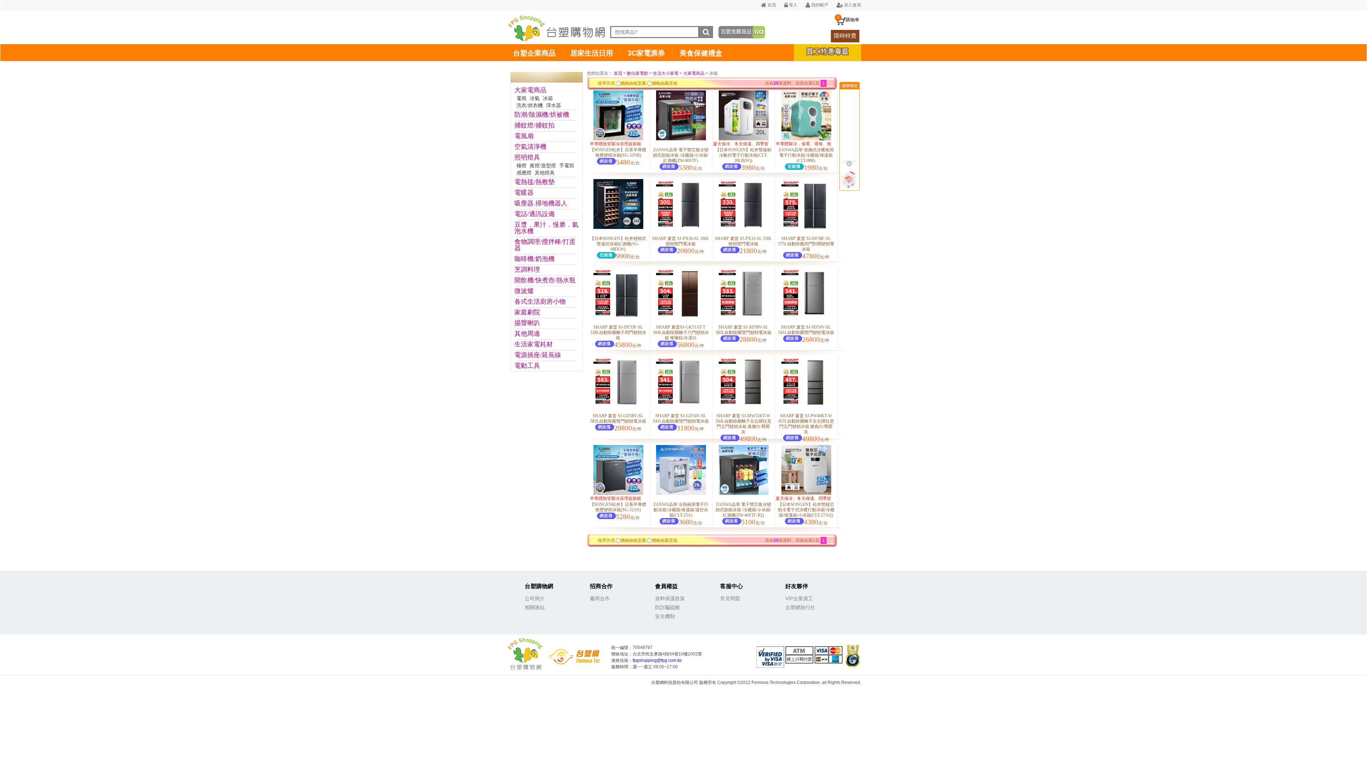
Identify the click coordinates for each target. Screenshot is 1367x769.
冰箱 (548, 98)
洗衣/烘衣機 (530, 105)
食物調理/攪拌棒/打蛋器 (545, 245)
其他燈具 (545, 173)
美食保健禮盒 (701, 53)
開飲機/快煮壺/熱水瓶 (545, 280)
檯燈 (522, 165)
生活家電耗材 (533, 344)
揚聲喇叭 (527, 322)
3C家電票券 (646, 53)
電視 (522, 98)
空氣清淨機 (530, 146)
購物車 (852, 19)
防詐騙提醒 (667, 607)
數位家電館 (637, 73)
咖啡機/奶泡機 (534, 258)
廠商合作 (600, 598)
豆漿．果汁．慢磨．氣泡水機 (546, 228)
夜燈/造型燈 (543, 165)
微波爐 (524, 290)
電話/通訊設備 (534, 214)
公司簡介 (535, 598)
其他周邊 (527, 333)
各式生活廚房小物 (540, 301)
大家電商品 (530, 90)
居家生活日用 (591, 53)
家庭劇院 (527, 312)
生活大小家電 (666, 73)
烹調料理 (527, 269)
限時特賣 (845, 36)
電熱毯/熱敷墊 (534, 181)
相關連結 (535, 607)
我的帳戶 (819, 4)
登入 (792, 4)
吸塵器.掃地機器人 (540, 203)
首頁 (771, 4)
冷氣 (535, 98)
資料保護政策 (670, 598)
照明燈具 (527, 157)
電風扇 (524, 136)
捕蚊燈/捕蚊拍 (534, 125)
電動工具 (527, 365)
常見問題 (730, 598)
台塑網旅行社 (800, 607)
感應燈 (524, 173)
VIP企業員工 (799, 598)
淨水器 (553, 105)
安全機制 (665, 616)
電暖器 (524, 192)
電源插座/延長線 (537, 355)
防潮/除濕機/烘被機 (541, 114)
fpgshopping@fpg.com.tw (657, 660)
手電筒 (566, 165)
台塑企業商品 (534, 53)
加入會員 (852, 4)
